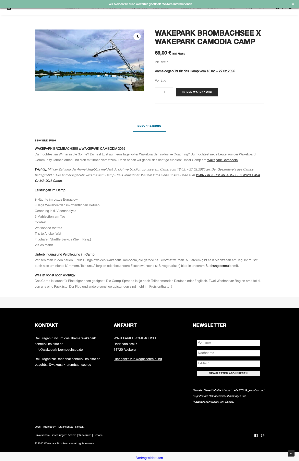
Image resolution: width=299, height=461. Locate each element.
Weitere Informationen (177, 4)
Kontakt (79, 427)
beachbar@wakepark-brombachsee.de (63, 365)
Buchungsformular (218, 266)
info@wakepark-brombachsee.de (59, 350)
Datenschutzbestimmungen (225, 396)
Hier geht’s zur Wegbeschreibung (138, 359)
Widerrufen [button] (85, 435)
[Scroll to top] (291, 453)
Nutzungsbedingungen (206, 402)
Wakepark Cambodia (222, 160)
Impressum (49, 427)
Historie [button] (98, 435)
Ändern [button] (72, 435)
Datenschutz (65, 427)
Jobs (38, 427)
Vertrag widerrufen (149, 458)
